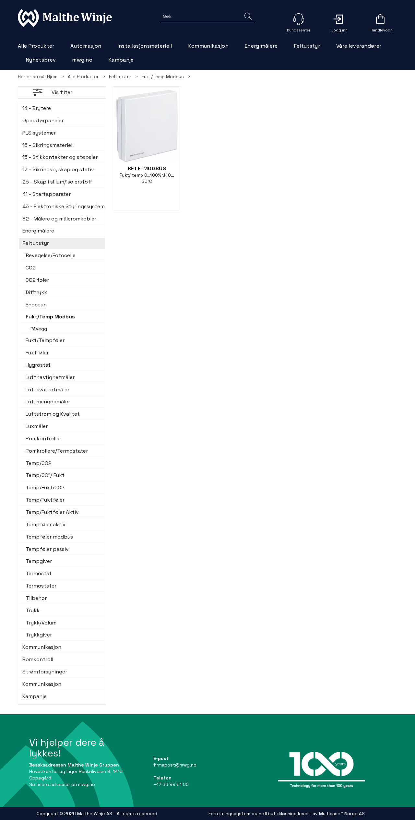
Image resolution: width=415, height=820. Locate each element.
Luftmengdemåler (48, 401)
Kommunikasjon (208, 45)
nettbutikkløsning (278, 813)
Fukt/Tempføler (45, 340)
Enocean (36, 304)
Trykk (33, 610)
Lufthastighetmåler (50, 377)
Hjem (52, 76)
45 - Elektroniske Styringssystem (62, 206)
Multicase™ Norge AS (342, 813)
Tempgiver (39, 561)
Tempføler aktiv (45, 524)
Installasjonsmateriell (145, 45)
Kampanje (121, 59)
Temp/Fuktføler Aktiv (52, 512)
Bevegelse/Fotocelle (51, 255)
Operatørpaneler (43, 120)
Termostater (41, 585)
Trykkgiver (39, 634)
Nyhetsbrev (41, 59)
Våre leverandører (358, 45)
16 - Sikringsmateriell (48, 145)
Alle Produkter (36, 45)
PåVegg (38, 329)
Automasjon (85, 45)
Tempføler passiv (47, 549)
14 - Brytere (36, 108)
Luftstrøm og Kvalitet (53, 413)
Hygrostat (38, 365)
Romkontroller (43, 438)
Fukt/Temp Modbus (163, 76)
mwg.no (82, 59)
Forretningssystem (229, 813)
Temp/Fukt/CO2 (45, 487)
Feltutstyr (307, 45)
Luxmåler (37, 426)
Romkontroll (37, 659)
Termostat (39, 573)
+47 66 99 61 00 (171, 784)
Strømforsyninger (44, 671)
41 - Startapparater (46, 194)
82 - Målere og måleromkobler (59, 218)
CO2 (31, 267)
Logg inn (339, 19)
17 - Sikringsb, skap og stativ (58, 169)
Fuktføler (37, 352)
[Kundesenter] (298, 19)
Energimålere (261, 45)
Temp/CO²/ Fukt (45, 475)
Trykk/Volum (41, 622)
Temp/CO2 (39, 463)
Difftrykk (36, 292)
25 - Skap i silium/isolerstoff (57, 181)
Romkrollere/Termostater (57, 450)
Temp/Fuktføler (45, 499)
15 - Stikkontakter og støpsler (60, 157)
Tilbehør (36, 598)
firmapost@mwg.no (174, 765)
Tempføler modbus (49, 536)
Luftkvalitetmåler (47, 389)
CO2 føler (37, 280)
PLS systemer (39, 132)
